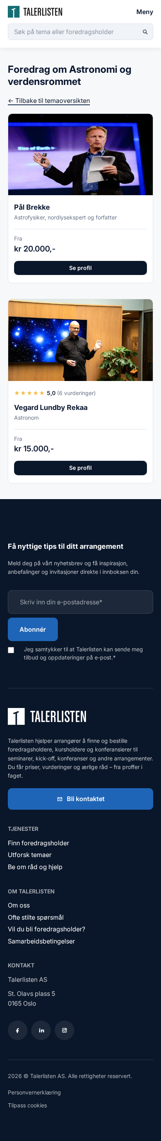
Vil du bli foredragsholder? (46, 929)
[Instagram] (64, 1030)
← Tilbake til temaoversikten (49, 100)
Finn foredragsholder (38, 843)
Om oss (19, 905)
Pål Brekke (32, 207)
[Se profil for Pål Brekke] (80, 154)
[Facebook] (17, 1030)
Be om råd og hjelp (35, 867)
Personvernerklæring (34, 1092)
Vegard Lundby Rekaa (51, 407)
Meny (144, 12)
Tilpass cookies (27, 1105)
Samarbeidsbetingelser (41, 941)
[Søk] (145, 32)
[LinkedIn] (41, 1030)
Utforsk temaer (30, 855)
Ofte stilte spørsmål (36, 917)
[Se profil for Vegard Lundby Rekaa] (80, 340)
